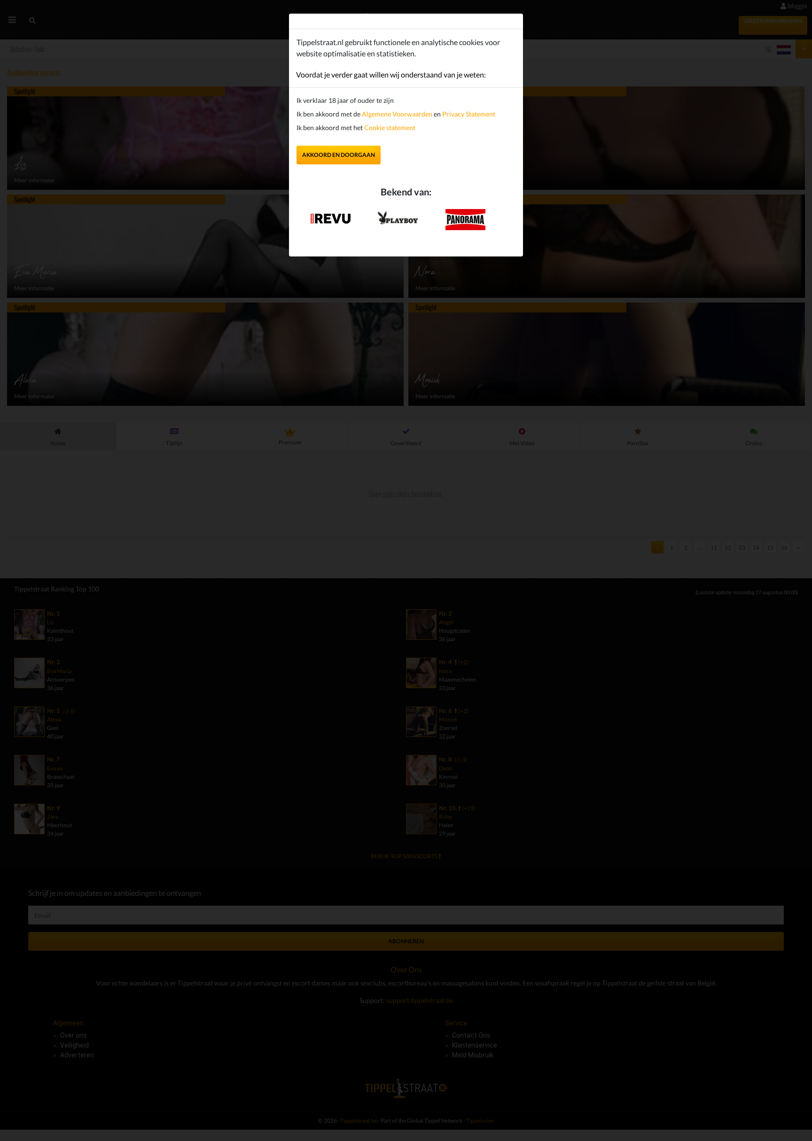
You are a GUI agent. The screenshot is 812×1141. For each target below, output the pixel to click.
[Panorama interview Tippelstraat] (465, 219)
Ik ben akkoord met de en (396, 114)
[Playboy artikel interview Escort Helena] (398, 216)
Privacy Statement (468, 114)
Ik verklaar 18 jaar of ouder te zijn (345, 100)
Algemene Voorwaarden (397, 114)
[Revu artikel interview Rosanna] (331, 215)
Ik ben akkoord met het (356, 128)
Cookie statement (389, 128)
